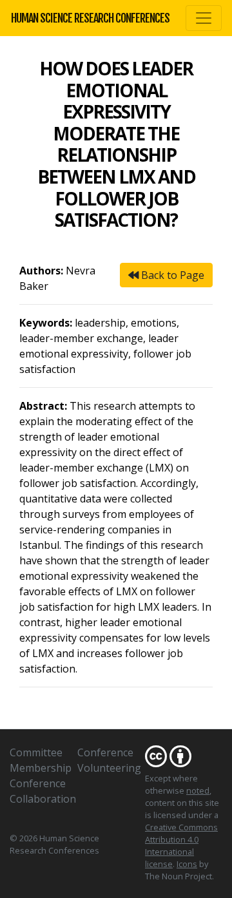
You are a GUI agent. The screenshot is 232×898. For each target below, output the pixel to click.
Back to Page (171, 275)
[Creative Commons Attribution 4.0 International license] (183, 756)
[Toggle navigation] (204, 18)
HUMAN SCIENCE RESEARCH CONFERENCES (90, 18)
